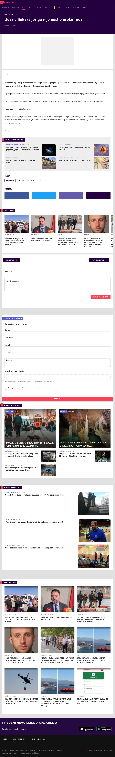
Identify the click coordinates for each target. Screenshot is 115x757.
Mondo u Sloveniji (12, 488)
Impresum (23, 750)
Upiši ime (8, 272)
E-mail (7, 345)
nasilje (31, 181)
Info (5, 14)
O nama (4, 750)
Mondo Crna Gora (37, 739)
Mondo (6, 739)
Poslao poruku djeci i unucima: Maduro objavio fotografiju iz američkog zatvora (68, 241)
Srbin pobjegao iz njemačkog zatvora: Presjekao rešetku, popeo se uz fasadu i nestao (93, 242)
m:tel (93, 750)
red (40, 181)
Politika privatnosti (9, 753)
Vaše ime (8, 338)
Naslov (7, 330)
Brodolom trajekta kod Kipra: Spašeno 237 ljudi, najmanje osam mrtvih (14, 241)
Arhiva (59, 750)
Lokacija (8, 353)
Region (11, 14)
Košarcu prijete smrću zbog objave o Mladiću (41, 239)
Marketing (14, 750)
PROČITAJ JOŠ (10, 583)
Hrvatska (10, 181)
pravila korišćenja (24, 388)
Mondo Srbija (19, 739)
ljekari (21, 181)
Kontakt (33, 750)
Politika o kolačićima (46, 750)
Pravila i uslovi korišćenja (29, 753)
